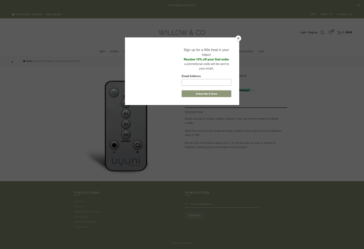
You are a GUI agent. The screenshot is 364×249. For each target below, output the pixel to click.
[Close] (238, 38)
